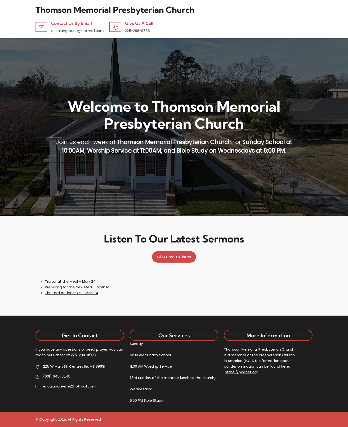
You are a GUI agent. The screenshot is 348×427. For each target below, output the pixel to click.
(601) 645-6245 (56, 376)
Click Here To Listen (174, 256)
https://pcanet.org (241, 372)
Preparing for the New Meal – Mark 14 (77, 287)
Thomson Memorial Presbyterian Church (115, 9)
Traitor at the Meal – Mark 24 (70, 281)
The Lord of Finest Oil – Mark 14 (71, 292)
